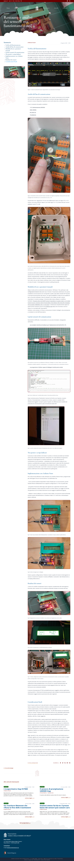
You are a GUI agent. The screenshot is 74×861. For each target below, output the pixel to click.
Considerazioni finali (11, 61)
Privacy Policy (60, 858)
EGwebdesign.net (37, 859)
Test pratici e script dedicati (13, 54)
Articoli (56, 8)
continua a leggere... (29, 798)
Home (8, 8)
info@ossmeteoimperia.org (13, 847)
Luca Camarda (47, 859)
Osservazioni (46, 8)
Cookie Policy (40, 858)
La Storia (16, 8)
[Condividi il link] (69, 763)
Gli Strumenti (27, 8)
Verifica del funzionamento (13, 45)
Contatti (65, 8)
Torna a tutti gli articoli (33, 762)
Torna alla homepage (9, 768)
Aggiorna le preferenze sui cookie (50, 858)
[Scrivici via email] (69, 1)
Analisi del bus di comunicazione (15, 47)
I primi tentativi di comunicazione (15, 52)
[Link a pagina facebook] (67, 1)
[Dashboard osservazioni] (21, 0)
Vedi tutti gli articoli (24, 823)
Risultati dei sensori (11, 60)
